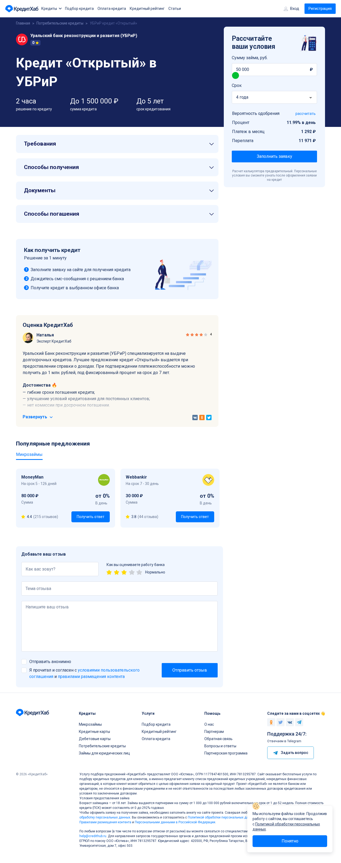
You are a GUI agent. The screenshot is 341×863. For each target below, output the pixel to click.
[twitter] (209, 417)
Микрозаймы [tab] (29, 454)
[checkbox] (24, 661)
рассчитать (305, 113)
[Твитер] (281, 722)
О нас (209, 724)
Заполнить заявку (274, 156)
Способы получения (51, 167)
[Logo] (22, 8)
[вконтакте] (195, 417)
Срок (237, 85)
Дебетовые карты (95, 739)
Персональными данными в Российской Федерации (175, 822)
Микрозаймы (90, 724)
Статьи (174, 8)
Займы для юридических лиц (104, 753)
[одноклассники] (202, 417)
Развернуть (35, 416)
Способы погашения (51, 214)
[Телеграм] (299, 722)
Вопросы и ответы (220, 746)
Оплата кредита (112, 8)
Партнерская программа (225, 753)
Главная (23, 23)
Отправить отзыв (189, 670)
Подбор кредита (79, 8)
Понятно (290, 841)
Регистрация (320, 8)
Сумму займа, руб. (250, 57)
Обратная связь (218, 739)
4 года (242, 97)
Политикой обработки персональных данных (222, 817)
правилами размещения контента (91, 676)
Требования (40, 144)
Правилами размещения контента (105, 822)
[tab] (117, 144)
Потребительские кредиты (59, 23)
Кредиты (49, 8)
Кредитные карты (94, 731)
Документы (39, 190)
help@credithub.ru (92, 836)
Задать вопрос (294, 752)
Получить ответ (90, 517)
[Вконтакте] (290, 722)
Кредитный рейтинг (147, 8)
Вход (294, 8)
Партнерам (214, 731)
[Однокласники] (271, 722)
